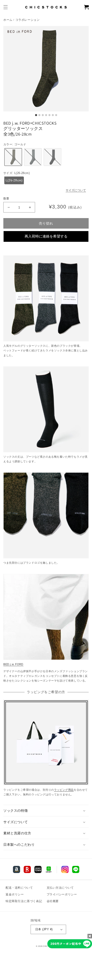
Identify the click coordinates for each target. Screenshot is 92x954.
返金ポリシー (15, 894)
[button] (5, 7)
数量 (6, 198)
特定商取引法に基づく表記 (24, 901)
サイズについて (76, 190)
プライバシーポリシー (62, 894)
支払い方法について (60, 887)
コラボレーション (27, 19)
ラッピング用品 (64, 789)
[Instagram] (65, 869)
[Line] (16, 869)
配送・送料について (19, 887)
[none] (13, 157)
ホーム (8, 19)
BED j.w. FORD (13, 664)
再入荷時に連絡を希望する (46, 236)
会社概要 (53, 901)
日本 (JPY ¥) (44, 929)
